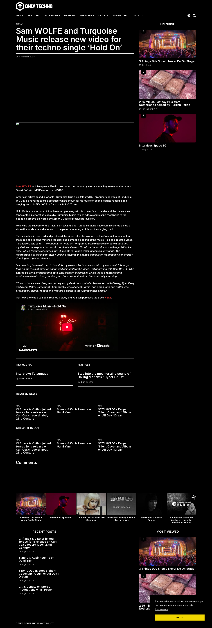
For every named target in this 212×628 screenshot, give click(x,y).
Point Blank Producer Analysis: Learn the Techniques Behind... (181, 520)
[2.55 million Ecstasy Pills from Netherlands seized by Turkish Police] (167, 84)
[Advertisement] (75, 92)
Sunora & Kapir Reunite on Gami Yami (74, 411)
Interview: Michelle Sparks (151, 518)
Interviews (52, 15)
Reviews (70, 15)
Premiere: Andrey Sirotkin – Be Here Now (121, 518)
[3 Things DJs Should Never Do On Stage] (167, 44)
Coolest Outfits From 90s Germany (91, 518)
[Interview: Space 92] (167, 128)
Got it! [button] (179, 617)
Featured (34, 15)
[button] (188, 15)
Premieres (87, 15)
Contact (137, 15)
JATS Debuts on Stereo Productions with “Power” (36, 588)
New (19, 24)
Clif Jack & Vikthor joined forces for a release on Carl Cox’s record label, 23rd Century (33, 414)
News (20, 15)
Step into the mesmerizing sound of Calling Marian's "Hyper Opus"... (104, 375)
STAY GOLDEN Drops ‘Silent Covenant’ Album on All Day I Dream (114, 412)
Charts (103, 15)
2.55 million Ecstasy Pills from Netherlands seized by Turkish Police (164, 103)
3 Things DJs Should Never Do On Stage (166, 61)
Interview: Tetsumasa (32, 373)
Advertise (120, 15)
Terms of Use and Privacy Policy (35, 623)
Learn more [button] (161, 609)
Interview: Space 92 (152, 145)
